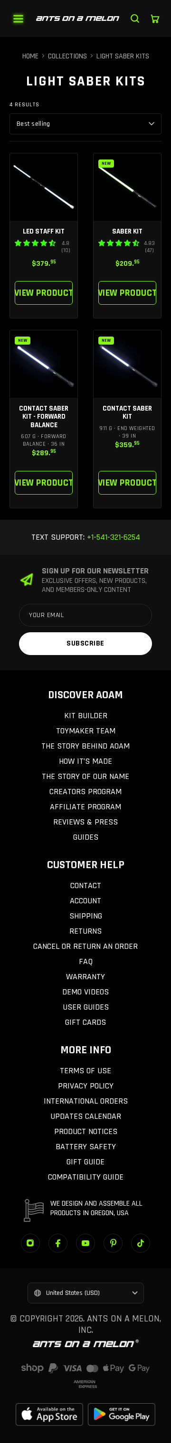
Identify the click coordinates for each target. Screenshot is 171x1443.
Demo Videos (85, 991)
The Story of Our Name (85, 776)
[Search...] (134, 18)
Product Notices (85, 1131)
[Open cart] (154, 18)
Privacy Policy (86, 1085)
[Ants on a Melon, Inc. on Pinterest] (113, 1243)
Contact (85, 885)
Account (85, 900)
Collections (67, 56)
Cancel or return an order (85, 946)
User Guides (86, 1007)
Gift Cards (85, 1022)
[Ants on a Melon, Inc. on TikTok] (141, 1243)
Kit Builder (85, 715)
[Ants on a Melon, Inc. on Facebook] (58, 1243)
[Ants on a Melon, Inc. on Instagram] (30, 1243)
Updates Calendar (85, 1116)
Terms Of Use (85, 1070)
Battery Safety (86, 1146)
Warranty (85, 976)
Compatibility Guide (86, 1176)
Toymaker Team (85, 730)
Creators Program (85, 791)
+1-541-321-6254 (112, 537)
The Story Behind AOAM (85, 745)
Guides (85, 837)
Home (30, 56)
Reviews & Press (85, 821)
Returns (85, 931)
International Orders (86, 1101)
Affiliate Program (85, 806)
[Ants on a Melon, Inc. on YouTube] (85, 1243)
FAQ (86, 961)
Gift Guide (85, 1161)
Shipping (85, 915)
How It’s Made (85, 761)
